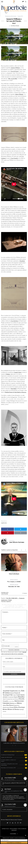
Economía (8, 699)
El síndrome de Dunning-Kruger (7, 754)
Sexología (22, 709)
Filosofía (21, 699)
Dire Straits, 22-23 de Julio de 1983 (8, 767)
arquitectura (4, 523)
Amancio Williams (15, 67)
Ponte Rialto (14, 388)
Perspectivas (16, 705)
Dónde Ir (4, 699)
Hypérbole (22, 261)
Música (19, 703)
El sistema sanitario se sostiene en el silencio (8, 760)
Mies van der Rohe (12, 78)
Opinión (4, 705)
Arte (19, 691)
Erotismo (16, 699)
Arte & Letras (13, 16)
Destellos (21, 697)
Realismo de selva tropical (10, 806)
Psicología (21, 707)
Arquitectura (7, 16)
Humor (13, 701)
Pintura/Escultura (6, 707)
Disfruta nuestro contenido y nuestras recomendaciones (14, 838)
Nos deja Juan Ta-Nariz (9, 779)
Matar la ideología (14, 574)
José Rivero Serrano (15, 25)
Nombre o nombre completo (8, 661)
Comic (14, 695)
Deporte (16, 697)
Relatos (5, 709)
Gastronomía (10, 701)
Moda (16, 703)
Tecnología (4, 711)
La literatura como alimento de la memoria (14, 743)
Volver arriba (13, 833)
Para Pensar (9, 705)
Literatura (6, 703)
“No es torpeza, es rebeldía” (14, 580)
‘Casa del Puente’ (14, 71)
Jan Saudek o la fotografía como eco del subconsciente (9, 764)
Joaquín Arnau (17, 372)
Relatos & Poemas (13, 709)
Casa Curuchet (14, 158)
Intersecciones (19, 701)
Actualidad (6, 691)
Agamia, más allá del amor (6, 757)
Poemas (12, 707)
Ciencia (12, 693)
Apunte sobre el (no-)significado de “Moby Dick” (13, 791)
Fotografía (5, 701)
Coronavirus (10, 697)
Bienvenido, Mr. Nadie (14, 585)
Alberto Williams (19, 94)
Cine (11, 695)
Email (4, 666)
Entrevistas (12, 699)
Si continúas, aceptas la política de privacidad (12, 671)
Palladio (8, 374)
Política (16, 707)
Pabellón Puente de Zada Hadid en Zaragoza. (15, 392)
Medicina (12, 703)
